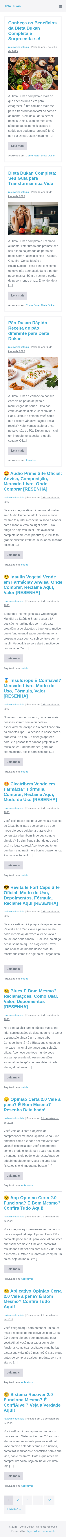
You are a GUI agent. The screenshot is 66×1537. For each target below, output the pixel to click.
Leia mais (19, 147)
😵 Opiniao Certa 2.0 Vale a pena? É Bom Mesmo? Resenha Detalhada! (32, 1104)
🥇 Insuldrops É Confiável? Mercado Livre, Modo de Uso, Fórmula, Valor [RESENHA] (32, 688)
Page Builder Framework (40, 1531)
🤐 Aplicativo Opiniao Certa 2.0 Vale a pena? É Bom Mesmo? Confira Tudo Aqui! (33, 1299)
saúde (24, 564)
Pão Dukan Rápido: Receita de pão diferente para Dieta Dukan (28, 330)
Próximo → (14, 1509)
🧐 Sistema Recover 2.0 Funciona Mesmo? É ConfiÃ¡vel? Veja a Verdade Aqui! (32, 1402)
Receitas (31, 460)
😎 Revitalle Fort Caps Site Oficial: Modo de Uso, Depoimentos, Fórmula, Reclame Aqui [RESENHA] (32, 895)
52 (49, 1500)
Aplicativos (27, 1185)
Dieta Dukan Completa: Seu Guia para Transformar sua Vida (32, 178)
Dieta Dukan (12, 6)
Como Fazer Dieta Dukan (40, 155)
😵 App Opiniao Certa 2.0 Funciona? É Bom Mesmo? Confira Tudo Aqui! (32, 1203)
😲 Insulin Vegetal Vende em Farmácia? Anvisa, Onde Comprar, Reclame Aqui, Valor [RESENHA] (33, 584)
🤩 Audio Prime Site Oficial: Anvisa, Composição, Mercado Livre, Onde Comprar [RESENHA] (33, 481)
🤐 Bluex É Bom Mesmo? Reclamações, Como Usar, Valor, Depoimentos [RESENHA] (31, 998)
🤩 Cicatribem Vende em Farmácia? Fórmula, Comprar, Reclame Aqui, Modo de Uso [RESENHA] (30, 791)
